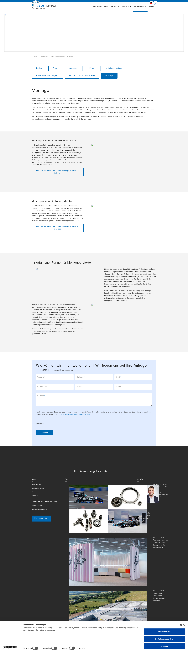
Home (35, 56)
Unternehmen (140, 6)
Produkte (115, 6)
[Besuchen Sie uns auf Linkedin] (82, 461)
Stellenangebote (37, 506)
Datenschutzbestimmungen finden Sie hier (74, 414)
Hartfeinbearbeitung (113, 68)
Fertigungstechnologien (58, 56)
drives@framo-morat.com (63, 370)
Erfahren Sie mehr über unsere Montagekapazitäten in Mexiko (57, 228)
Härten (91, 68)
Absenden (44, 433)
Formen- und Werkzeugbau (47, 76)
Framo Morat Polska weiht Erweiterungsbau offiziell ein (158, 597)
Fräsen (55, 68)
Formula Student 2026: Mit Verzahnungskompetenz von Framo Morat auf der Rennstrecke (161, 492)
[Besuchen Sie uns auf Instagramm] (89, 461)
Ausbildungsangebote (39, 509)
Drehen (39, 68)
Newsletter (43, 518)
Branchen (126, 6)
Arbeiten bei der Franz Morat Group (44, 502)
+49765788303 (44, 370)
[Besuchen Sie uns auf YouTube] (105, 461)
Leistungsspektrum (100, 6)
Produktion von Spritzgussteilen (82, 76)
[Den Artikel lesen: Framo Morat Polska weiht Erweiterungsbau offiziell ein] (108, 615)
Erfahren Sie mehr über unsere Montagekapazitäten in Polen (57, 172)
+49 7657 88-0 (144, 518)
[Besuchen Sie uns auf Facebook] (97, 461)
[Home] (44, 6)
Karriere (152, 6)
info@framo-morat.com (147, 521)
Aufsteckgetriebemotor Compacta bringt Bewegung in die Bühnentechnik (161, 544)
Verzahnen (73, 68)
